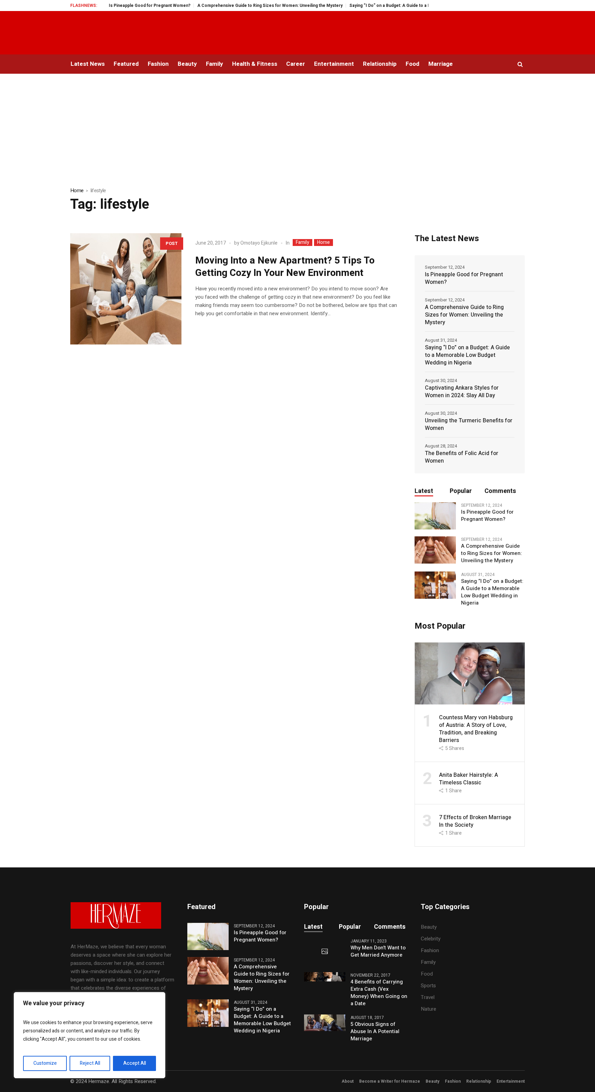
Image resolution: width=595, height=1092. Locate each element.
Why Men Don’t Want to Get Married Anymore (378, 951)
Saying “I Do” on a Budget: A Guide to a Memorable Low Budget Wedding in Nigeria (409, 5)
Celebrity (430, 938)
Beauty (429, 927)
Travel (428, 997)
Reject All (90, 1063)
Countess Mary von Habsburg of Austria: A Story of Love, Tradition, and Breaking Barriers (476, 728)
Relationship (478, 1081)
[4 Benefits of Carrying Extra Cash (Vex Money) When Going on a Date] (324, 976)
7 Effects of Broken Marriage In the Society (475, 821)
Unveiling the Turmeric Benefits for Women (468, 424)
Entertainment (511, 1081)
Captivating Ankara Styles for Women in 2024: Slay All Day (462, 392)
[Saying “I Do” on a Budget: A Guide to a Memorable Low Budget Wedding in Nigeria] (435, 585)
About (348, 1081)
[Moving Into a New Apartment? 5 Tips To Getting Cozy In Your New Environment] (125, 288)
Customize (45, 1063)
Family (302, 242)
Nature (428, 1009)
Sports (428, 985)
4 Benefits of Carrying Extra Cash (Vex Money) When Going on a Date (379, 992)
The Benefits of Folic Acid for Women (461, 457)
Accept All (134, 1063)
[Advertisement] (297, 125)
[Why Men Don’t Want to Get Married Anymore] (324, 951)
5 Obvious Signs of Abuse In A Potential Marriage (375, 1031)
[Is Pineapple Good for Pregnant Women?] (435, 515)
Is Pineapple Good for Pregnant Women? (127, 5)
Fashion (430, 950)
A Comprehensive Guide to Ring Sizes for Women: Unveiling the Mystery (247, 5)
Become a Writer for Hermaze (389, 1081)
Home (76, 190)
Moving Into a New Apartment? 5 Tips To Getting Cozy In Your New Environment (285, 267)
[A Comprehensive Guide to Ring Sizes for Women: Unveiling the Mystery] (435, 550)
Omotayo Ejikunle (259, 243)
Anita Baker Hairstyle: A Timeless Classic (468, 779)
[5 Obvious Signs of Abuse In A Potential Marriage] (324, 1022)
